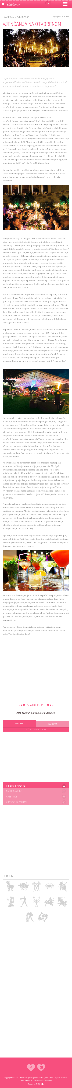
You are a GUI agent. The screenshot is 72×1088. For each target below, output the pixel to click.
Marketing (38, 1080)
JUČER (28, 729)
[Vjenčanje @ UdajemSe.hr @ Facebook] (48, 3)
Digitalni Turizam (60, 1078)
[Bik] (23, 886)
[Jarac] (62, 901)
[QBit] (42, 1084)
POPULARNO (19, 723)
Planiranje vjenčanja (16, 16)
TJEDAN (36, 729)
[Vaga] (23, 901)
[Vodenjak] (29, 917)
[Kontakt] (41, 1067)
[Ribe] (42, 917)
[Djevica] (10, 901)
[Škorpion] (36, 901)
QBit (38, 1084)
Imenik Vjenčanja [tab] (15, 786)
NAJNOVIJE (52, 724)
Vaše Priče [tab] (11, 796)
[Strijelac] (49, 901)
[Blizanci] (36, 886)
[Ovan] (10, 886)
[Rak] (49, 886)
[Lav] (62, 886)
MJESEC (43, 729)
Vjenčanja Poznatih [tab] (17, 802)
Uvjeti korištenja (26, 1080)
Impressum (48, 1080)
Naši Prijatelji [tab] (14, 790)
